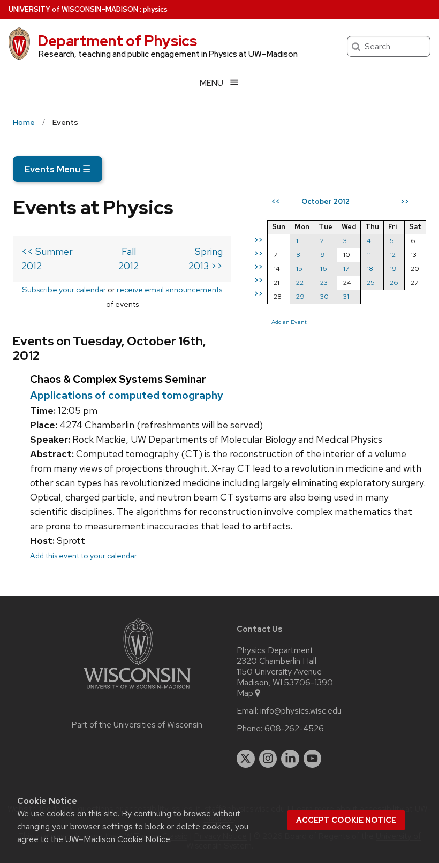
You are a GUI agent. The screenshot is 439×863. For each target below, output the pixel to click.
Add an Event (289, 321)
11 (369, 254)
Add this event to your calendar (83, 555)
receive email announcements (169, 289)
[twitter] (246, 759)
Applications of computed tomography (126, 395)
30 (324, 296)
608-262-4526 (294, 728)
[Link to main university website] (137, 691)
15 (299, 268)
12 (392, 254)
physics (155, 9)
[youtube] (313, 759)
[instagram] (268, 759)
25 (370, 282)
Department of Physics (117, 40)
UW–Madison (73, 9)
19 (393, 268)
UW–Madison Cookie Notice (117, 839)
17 (346, 268)
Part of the (137, 725)
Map (245, 693)
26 (394, 282)
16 (324, 268)
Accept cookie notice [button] (346, 820)
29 (300, 296)
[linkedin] (290, 759)
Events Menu (57, 169)
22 (299, 282)
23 (324, 282)
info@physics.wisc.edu (301, 711)
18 (370, 268)
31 (346, 296)
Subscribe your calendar (64, 289)
